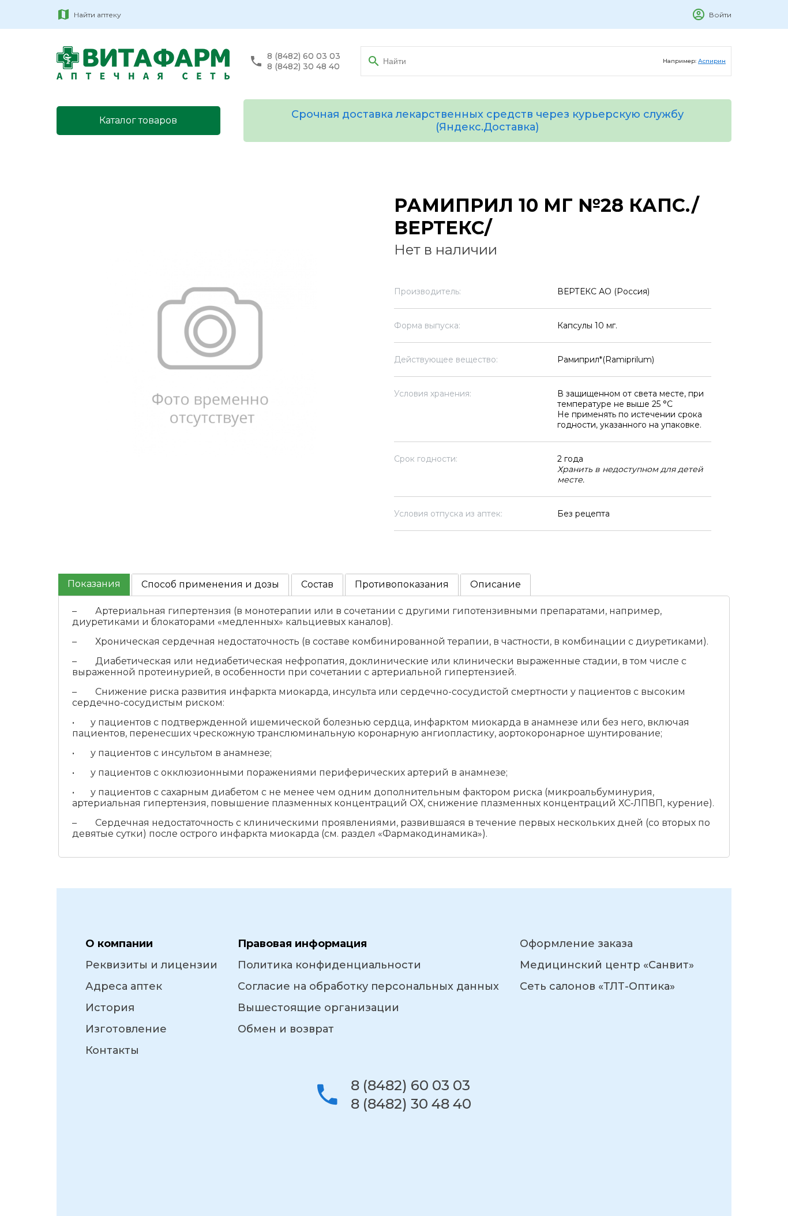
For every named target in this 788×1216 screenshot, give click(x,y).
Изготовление (126, 1029)
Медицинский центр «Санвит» (607, 965)
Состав (317, 584)
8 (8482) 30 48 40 (303, 66)
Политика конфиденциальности (329, 965)
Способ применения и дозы (210, 584)
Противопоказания (402, 584)
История (109, 1007)
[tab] (94, 585)
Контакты (112, 1050)
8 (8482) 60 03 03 (303, 56)
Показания (94, 583)
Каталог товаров (138, 120)
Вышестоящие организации (318, 1007)
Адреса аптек (123, 986)
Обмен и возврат (286, 1029)
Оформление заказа (576, 943)
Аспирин (712, 61)
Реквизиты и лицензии (151, 965)
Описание (495, 584)
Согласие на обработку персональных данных (368, 986)
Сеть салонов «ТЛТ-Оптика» (597, 986)
